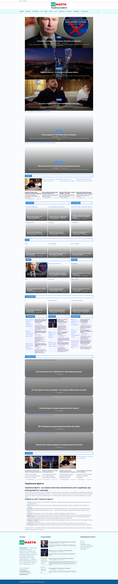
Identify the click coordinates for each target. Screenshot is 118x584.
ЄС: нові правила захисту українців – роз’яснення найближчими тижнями (59, 390)
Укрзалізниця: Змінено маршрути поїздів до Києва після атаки (59, 445)
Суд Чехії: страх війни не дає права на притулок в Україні (81, 254)
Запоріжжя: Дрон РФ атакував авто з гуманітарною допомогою (58, 274)
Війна (46, 11)
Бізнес (51, 11)
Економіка (35, 11)
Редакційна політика (85, 544)
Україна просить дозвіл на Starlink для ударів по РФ (40, 332)
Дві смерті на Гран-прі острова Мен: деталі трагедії (36, 254)
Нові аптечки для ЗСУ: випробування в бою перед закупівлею (59, 166)
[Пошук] (98, 11)
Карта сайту (83, 549)
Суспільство (84, 11)
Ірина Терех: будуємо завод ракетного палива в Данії (41, 345)
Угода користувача (85, 547)
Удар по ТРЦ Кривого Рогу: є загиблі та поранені (63, 333)
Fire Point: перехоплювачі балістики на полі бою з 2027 (81, 289)
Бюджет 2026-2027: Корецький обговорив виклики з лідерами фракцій (81, 216)
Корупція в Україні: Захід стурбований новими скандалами (59, 103)
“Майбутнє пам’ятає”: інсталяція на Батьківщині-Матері (59, 72)
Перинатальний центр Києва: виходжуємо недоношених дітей (85, 342)
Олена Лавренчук (56, 74)
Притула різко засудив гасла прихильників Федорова (34, 217)
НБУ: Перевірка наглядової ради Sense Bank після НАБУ (59, 426)
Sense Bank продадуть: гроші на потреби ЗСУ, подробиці (81, 232)
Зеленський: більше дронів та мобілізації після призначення (34, 232)
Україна (21, 11)
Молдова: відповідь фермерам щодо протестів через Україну (80, 310)
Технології (62, 11)
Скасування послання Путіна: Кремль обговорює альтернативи (59, 41)
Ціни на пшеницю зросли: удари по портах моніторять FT (50, 193)
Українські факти (59, 8)
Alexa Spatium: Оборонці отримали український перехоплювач (41, 320)
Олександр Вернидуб (56, 43)
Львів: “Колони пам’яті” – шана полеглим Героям (63, 343)
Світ (41, 11)
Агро (55, 11)
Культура (69, 11)
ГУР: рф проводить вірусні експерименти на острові (86, 331)
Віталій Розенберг (77, 234)
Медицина (76, 11)
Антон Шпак (38, 334)
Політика (28, 11)
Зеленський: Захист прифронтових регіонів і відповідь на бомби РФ (58, 217)
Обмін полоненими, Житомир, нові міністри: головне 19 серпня (84, 193)
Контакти (82, 542)
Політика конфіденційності (86, 546)
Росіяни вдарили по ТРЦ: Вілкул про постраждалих (59, 135)
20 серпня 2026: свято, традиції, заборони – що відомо (67, 193)
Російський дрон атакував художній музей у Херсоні (59, 408)
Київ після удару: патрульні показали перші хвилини (56, 289)
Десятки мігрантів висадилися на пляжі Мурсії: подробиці (58, 254)
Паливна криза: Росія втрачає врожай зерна (34, 310)
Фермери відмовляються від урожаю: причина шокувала (57, 310)
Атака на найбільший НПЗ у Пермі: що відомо (36, 289)
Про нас (82, 541)
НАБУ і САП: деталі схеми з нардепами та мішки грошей (56, 232)
